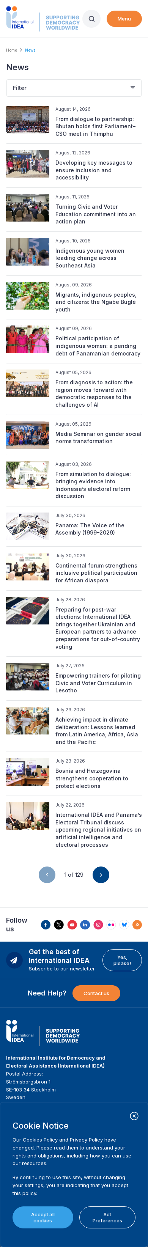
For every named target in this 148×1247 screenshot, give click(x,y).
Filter (20, 88)
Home (11, 50)
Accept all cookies (43, 1217)
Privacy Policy (86, 1140)
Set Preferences (107, 1217)
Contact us (96, 993)
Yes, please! (122, 960)
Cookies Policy (40, 1140)
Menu (124, 19)
